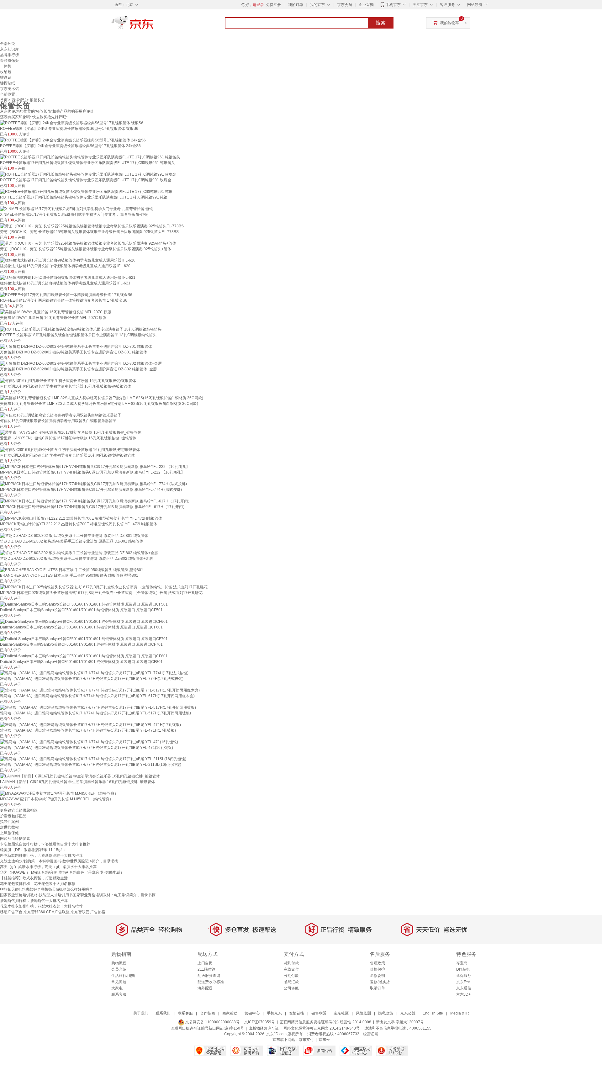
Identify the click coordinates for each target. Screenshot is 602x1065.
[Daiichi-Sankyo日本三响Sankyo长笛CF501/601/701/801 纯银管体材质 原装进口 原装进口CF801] (84, 656)
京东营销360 (34, 912)
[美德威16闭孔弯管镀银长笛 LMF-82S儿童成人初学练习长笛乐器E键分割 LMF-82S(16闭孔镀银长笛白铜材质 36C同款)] (101, 397)
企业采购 (366, 5)
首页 (4, 100)
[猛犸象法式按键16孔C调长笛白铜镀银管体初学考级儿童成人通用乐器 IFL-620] (67, 260)
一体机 (5, 66)
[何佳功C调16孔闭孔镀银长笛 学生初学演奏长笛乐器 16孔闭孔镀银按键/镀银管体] (70, 449)
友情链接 (296, 1013)
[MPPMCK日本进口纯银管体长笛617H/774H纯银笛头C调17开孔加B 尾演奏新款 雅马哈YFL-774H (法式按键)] (93, 483)
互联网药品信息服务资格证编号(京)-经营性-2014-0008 (325, 1022)
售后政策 (377, 963)
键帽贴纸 (7, 83)
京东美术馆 (9, 89)
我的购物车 (449, 23)
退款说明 (377, 975)
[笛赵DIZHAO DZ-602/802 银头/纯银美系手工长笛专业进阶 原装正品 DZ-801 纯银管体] (74, 535)
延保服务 (463, 975)
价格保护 (377, 969)
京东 (153, 25)
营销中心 (252, 1013)
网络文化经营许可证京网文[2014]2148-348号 (321, 1028)
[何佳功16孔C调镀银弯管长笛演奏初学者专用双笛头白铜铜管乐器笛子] (60, 415)
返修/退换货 (380, 982)
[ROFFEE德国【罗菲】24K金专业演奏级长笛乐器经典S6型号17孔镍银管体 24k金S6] (73, 140)
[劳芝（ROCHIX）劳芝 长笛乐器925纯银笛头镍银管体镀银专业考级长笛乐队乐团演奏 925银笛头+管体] (88, 243)
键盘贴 (5, 77)
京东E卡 (463, 982)
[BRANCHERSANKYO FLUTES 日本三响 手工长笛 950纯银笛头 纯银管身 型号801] (71, 570)
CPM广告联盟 (58, 912)
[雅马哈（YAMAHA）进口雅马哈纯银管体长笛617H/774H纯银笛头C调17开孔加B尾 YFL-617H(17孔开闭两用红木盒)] (100, 690)
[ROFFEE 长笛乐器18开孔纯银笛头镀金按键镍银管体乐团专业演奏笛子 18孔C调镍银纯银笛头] (80, 329)
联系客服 (118, 994)
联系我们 (163, 1013)
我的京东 (317, 5)
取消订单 (377, 988)
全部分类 (7, 43)
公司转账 (291, 988)
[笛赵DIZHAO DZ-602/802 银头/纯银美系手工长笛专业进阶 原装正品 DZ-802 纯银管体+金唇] (79, 552)
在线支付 (291, 969)
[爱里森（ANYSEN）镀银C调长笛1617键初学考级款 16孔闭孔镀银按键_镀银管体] (70, 432)
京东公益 (407, 1013)
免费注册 (273, 5)
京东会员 (344, 5)
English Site (433, 1013)
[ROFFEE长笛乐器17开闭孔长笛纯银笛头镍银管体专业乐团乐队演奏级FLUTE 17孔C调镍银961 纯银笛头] (90, 157)
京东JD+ (463, 994)
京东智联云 (80, 912)
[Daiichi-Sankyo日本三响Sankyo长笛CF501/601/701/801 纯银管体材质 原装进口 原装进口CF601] (84, 621)
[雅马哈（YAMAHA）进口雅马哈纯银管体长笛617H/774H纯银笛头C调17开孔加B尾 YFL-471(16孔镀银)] (89, 741)
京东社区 (341, 1013)
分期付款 (291, 975)
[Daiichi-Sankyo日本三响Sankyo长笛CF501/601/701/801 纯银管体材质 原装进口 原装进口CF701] (84, 638)
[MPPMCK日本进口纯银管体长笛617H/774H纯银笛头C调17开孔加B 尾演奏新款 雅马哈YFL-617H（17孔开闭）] (96, 501)
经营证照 (370, 1034)
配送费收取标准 (211, 982)
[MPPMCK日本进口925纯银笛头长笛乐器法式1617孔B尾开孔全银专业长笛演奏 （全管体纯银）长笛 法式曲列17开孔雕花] (104, 587)
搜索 (381, 22)
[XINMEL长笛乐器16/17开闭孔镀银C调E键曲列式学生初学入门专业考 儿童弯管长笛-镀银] (76, 208)
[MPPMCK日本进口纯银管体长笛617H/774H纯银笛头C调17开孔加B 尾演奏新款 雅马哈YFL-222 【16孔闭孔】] (95, 466)
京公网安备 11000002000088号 (212, 1022)
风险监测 (363, 1013)
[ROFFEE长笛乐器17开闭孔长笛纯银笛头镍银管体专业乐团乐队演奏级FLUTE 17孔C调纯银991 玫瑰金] (88, 174)
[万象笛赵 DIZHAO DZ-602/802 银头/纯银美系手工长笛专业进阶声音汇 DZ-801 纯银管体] (76, 346)
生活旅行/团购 (123, 975)
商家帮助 (229, 1013)
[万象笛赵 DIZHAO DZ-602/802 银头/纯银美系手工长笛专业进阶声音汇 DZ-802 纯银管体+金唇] (81, 363)
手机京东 (393, 5)
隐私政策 (385, 1013)
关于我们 (140, 1013)
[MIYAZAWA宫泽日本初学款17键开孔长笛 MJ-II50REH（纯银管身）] (59, 793)
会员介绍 (118, 969)
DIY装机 (463, 969)
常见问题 (118, 982)
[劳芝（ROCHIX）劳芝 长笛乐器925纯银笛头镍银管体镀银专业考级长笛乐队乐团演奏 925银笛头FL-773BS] (92, 226)
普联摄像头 (9, 60)
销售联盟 (318, 1013)
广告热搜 (97, 912)
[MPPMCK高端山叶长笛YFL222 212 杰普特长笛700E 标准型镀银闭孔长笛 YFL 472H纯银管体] (81, 518)
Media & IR (459, 1013)
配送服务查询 (209, 975)
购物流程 (118, 963)
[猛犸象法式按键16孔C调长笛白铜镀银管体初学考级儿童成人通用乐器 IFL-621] (67, 277)
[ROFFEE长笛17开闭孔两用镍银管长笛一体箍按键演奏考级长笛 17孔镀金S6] (66, 294)
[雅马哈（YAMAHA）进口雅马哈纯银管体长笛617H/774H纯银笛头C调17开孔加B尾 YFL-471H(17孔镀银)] (90, 724)
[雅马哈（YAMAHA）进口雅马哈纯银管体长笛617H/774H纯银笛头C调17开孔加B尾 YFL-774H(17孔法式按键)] (94, 673)
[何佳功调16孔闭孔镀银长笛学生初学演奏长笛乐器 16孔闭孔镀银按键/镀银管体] (68, 380)
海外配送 (205, 988)
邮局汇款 (291, 982)
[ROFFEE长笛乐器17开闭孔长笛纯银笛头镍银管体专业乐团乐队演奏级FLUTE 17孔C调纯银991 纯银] (86, 191)
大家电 (117, 988)
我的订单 (295, 5)
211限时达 (206, 969)
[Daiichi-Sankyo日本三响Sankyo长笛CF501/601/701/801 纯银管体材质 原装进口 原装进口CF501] (84, 604)
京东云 (324, 1039)
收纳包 (5, 72)
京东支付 (306, 1039)
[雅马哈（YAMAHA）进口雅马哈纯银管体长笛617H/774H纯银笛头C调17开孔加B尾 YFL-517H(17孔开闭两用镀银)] (98, 707)
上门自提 (205, 963)
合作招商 (207, 1013)
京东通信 (463, 988)
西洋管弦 (19, 100)
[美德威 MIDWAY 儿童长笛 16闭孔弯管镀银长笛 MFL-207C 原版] (55, 312)
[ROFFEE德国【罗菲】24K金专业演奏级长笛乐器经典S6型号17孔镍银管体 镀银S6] (71, 122)
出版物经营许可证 (264, 1028)
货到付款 (291, 963)
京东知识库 (9, 49)
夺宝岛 (461, 963)
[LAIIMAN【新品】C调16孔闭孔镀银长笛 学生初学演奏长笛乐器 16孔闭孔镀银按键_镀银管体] (80, 776)
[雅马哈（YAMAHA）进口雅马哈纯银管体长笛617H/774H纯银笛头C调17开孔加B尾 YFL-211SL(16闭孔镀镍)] (93, 759)
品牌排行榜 (9, 55)
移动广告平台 (11, 912)
